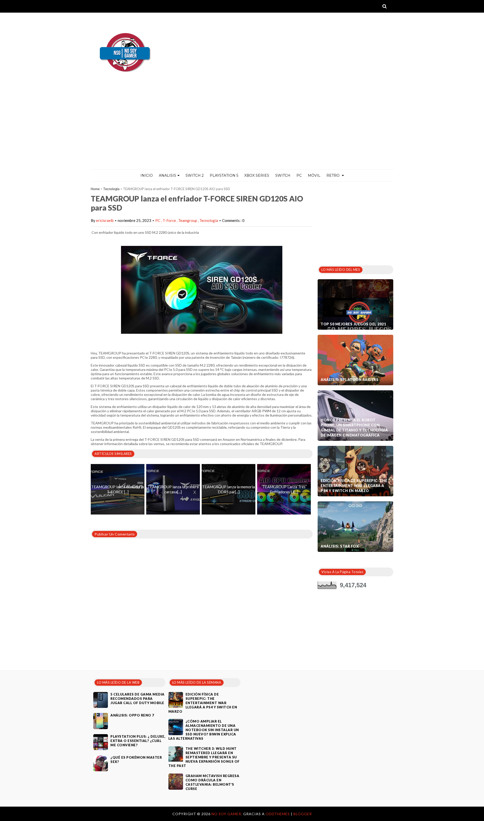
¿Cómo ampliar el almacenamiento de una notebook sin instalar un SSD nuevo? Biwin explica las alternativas (203, 729)
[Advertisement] (242, 131)
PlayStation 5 (224, 175)
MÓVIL (314, 175)
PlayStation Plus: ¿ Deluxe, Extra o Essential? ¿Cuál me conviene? (137, 740)
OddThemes (278, 814)
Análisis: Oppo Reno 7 (132, 715)
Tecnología (111, 189)
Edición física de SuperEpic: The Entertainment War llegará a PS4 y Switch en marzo (354, 485)
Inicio (146, 175)
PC (299, 175)
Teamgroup (188, 220)
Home (95, 189)
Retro (333, 175)
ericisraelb (105, 220)
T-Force (170, 220)
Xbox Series (256, 175)
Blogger (302, 814)
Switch (282, 175)
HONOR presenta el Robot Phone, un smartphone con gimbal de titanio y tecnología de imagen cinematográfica (354, 427)
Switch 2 (195, 175)
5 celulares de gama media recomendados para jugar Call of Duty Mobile (137, 698)
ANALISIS (167, 175)
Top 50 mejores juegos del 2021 (353, 324)
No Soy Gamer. (227, 814)
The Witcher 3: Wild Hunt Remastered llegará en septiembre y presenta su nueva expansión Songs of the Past (204, 757)
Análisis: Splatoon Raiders (349, 379)
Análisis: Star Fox (340, 546)
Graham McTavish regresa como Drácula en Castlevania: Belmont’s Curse (212, 782)
